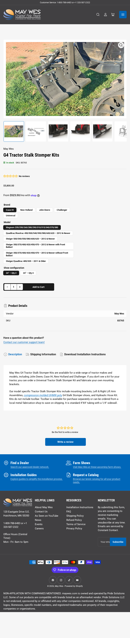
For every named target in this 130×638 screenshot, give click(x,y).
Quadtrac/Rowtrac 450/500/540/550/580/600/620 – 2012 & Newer (38, 233)
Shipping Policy (75, 515)
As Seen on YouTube (46, 515)
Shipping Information (43, 354)
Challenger (62, 210)
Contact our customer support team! (24, 342)
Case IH (10, 210)
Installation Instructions (79, 507)
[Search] (98, 14)
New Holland (26, 210)
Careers (39, 528)
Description (15, 354)
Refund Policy (74, 520)
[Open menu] (123, 14)
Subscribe (118, 542)
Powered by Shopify (74, 586)
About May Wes (44, 507)
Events (38, 524)
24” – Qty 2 (11, 273)
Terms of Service (75, 524)
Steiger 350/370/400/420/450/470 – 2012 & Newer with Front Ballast (35, 245)
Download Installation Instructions (85, 354)
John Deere (44, 210)
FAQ (68, 511)
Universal (10, 215)
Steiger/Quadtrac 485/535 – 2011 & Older (26, 261)
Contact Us (41, 511)
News (38, 520)
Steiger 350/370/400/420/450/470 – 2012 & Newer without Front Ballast (37, 254)
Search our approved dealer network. (29, 467)
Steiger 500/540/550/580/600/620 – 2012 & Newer (30, 238)
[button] (10, 176)
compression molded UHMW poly (43, 395)
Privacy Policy (74, 528)
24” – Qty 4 (28, 273)
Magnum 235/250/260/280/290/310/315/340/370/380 (32, 227)
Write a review (65, 441)
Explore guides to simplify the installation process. (36, 479)
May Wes (8, 148)
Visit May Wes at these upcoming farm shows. (97, 467)
